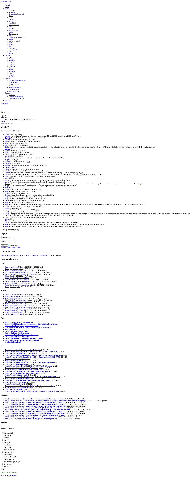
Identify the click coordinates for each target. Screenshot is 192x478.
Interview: (19, 322)
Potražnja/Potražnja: (17, 359)
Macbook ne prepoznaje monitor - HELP (24, 281)
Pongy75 (7, 134)
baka (2, 255)
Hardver (11, 19)
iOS (10, 52)
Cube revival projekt (22, 279)
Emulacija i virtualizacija (16, 37)
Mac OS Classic (14, 25)
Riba (6, 221)
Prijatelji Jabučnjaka (15, 87)
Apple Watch (13, 50)
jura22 (7, 208)
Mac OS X (12, 23)
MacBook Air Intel (9, 450)
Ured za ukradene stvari (16, 14)
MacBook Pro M (8, 459)
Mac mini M (7, 435)
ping (6, 145)
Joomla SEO (13, 475)
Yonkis (7, 193)
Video (11, 26)
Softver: (28, 327)
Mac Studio (7, 442)
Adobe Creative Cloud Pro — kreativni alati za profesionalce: (46, 401)
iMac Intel (6, 438)
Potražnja (12, 61)
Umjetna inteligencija (16, 269)
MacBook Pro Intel (9, 457)
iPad (10, 46)
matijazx (7, 136)
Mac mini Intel (8, 433)
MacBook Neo (8, 454)
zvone (7, 174)
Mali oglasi (4, 103)
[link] (28, 165)
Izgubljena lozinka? (14, 247)
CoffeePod (8, 163)
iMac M (6, 440)
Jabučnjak (12, 12)
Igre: (13, 342)
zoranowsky (44, 255)
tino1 (38, 255)
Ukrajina (12, 276)
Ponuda (11, 59)
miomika (7, 171)
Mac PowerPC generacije (11, 462)
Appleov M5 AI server (18, 267)
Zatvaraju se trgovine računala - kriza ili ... (23, 285)
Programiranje (13, 34)
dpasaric (7, 139)
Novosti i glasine (14, 91)
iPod (10, 43)
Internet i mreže (14, 30)
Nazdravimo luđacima (16, 96)
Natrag (3, 121)
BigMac (7, 255)
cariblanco (8, 173)
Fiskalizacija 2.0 (15, 287)
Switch (11, 39)
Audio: (10, 329)
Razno (11, 16)
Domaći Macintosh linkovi (17, 80)
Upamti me (13, 245)
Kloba (7, 158)
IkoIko (7, 143)
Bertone (7, 165)
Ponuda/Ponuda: (23, 350)
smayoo (7, 149)
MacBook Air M (8, 452)
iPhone (11, 44)
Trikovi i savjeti (14, 84)
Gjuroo (7, 154)
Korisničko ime (5, 237)
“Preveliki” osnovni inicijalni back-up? (20, 272)
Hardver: (16, 331)
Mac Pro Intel (7, 445)
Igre (10, 35)
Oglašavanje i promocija (16, 98)
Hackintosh (7, 464)
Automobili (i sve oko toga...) (19, 270)
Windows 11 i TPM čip (17, 283)
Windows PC (7, 466)
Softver (11, 21)
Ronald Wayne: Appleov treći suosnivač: (38, 410)
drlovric (7, 150)
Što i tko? (12, 95)
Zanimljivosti (13, 82)
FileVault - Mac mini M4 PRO (19, 278)
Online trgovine (14, 89)
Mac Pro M (7, 447)
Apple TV (12, 48)
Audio (11, 32)
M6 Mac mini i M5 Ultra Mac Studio (22, 274)
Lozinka (3, 241)
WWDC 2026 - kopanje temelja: (34, 402)
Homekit (11, 53)
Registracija (4, 247)
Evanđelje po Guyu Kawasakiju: (34, 399)
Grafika (11, 28)
